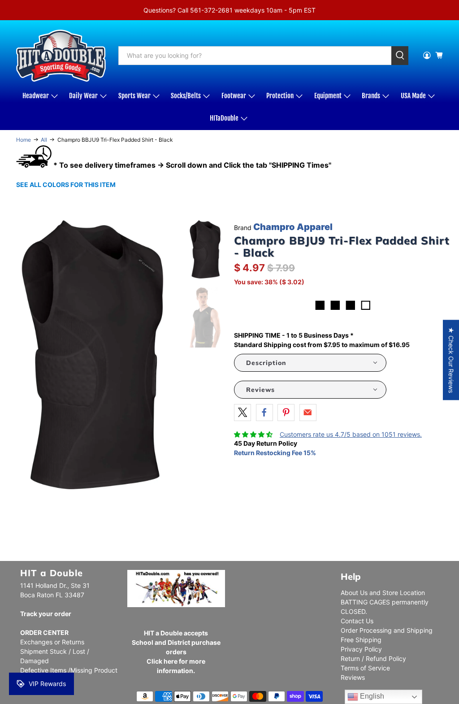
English (371, 696)
